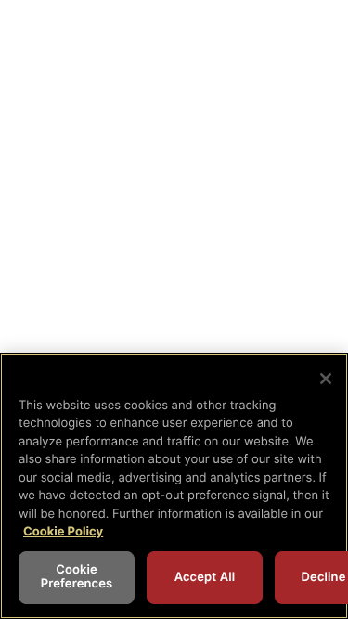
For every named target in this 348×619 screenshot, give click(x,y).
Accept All (205, 577)
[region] (174, 486)
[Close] (325, 378)
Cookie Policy (63, 531)
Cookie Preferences (77, 577)
